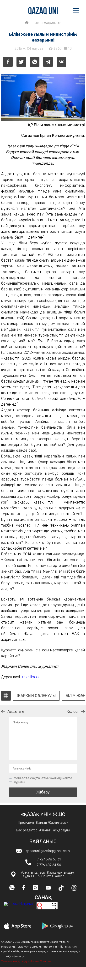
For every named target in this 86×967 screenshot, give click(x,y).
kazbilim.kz (30, 677)
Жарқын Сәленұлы (36, 696)
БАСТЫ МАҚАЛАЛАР (47, 23)
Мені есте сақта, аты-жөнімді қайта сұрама (43, 780)
